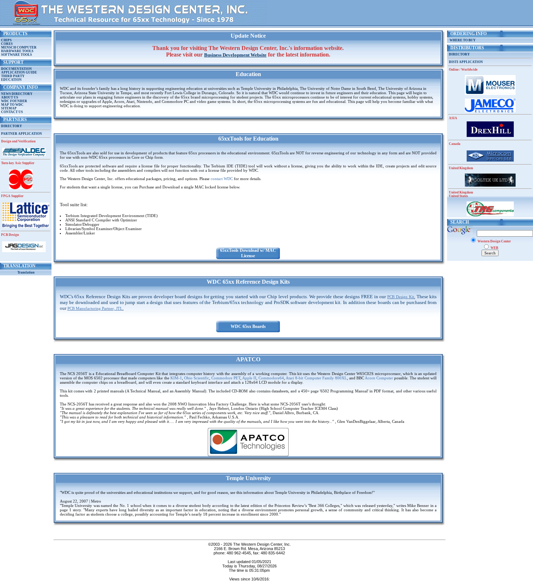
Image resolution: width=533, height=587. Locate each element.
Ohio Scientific (196, 378)
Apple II (249, 378)
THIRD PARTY (13, 76)
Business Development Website (235, 55)
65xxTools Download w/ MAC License (248, 253)
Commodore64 (271, 378)
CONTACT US (12, 112)
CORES (7, 44)
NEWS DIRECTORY (17, 94)
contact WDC (222, 178)
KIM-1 (176, 378)
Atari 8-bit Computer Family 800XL (316, 378)
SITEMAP (9, 108)
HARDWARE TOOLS (17, 51)
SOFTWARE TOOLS (16, 55)
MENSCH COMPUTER (19, 47)
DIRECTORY (11, 126)
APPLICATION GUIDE (19, 72)
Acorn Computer (379, 378)
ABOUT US (9, 97)
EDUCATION (11, 80)
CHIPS (6, 40)
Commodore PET (225, 378)
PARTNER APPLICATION (21, 134)
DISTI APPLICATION (466, 62)
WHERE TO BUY (462, 40)
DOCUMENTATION (16, 69)
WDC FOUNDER (14, 101)
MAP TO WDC (12, 105)
